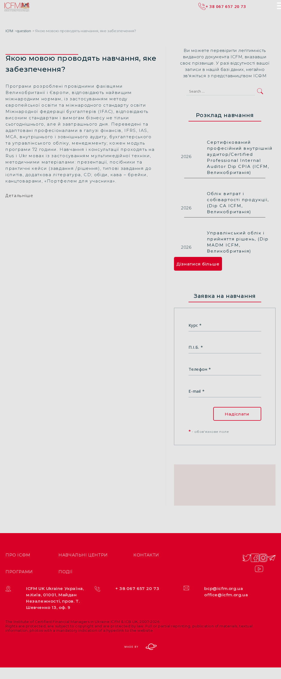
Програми (19, 571)
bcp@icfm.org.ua (223, 588)
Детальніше (19, 195)
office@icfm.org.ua (226, 594)
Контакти (146, 555)
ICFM (9, 30)
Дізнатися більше (197, 264)
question (23, 30)
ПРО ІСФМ (17, 555)
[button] (260, 91)
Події (65, 571)
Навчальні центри (83, 555)
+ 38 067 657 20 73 (137, 588)
